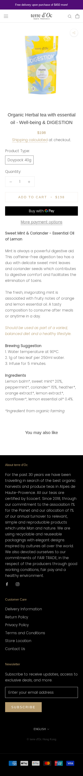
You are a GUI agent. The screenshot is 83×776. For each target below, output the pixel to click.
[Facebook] (7, 584)
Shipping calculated (30, 139)
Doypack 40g (19, 160)
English (40, 729)
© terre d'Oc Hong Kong (41, 739)
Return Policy (16, 617)
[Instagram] (17, 584)
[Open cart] (77, 16)
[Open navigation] (6, 16)
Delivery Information (23, 609)
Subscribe (23, 707)
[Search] (70, 16)
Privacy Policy (17, 624)
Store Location (18, 640)
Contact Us (15, 648)
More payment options (41, 222)
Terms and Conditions (25, 632)
